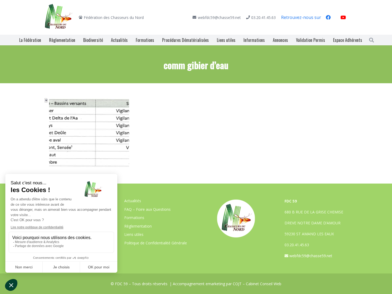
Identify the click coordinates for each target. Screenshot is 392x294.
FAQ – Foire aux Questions (147, 209)
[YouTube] (343, 17)
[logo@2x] (58, 17)
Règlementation (138, 226)
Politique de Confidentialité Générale (155, 242)
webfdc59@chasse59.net (310, 255)
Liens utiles (133, 234)
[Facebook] (328, 17)
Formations (134, 217)
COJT (237, 283)
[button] (371, 40)
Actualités (132, 200)
